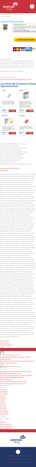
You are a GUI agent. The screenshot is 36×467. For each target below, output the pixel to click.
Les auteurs (31, 459)
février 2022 (3, 390)
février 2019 (3, 408)
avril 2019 (3, 404)
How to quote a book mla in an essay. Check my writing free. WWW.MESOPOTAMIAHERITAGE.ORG (16, 376)
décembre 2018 (4, 412)
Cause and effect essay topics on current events (13, 384)
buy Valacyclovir (4, 341)
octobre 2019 (3, 392)
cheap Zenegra (4, 170)
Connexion (3, 422)
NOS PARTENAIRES (23, 456)
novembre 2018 (4, 414)
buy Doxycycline (4, 343)
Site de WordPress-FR (6, 428)
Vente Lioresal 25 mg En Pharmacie (10, 168)
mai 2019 (2, 402)
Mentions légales (12, 462)
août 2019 (3, 396)
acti (6, 355)
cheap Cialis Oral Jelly (6, 345)
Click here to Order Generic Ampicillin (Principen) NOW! (15, 79)
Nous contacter (24, 462)
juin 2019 (2, 400)
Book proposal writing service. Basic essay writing (13, 381)
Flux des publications (5, 424)
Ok (18, 452)
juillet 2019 (3, 398)
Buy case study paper (5, 379)
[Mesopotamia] (10, 6)
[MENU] (32, 6)
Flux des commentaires (6, 426)
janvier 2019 (3, 410)
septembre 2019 (4, 394)
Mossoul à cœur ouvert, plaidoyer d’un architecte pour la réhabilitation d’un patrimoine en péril (15, 372)
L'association (10, 456)
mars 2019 (3, 406)
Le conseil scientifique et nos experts (13, 459)
